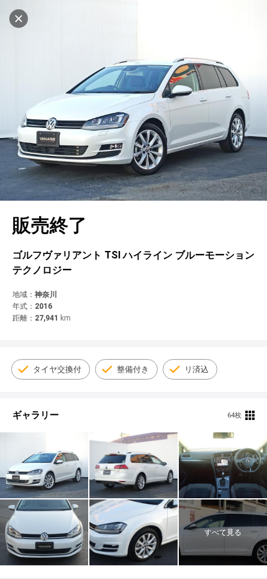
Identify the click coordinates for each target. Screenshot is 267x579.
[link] (44, 465)
